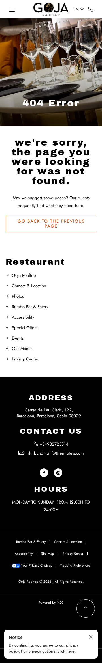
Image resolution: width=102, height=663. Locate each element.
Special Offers (24, 328)
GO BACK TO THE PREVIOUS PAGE (51, 223)
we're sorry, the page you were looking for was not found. (51, 162)
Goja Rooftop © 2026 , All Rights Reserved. (51, 581)
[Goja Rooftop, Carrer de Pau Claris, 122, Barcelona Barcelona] (51, 9)
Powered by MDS (51, 602)
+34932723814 (91, 9)
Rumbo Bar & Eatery (30, 307)
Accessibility (23, 317)
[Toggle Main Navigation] (11, 10)
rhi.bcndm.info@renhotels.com (56, 453)
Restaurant (35, 262)
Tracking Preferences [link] (75, 565)
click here (66, 651)
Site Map (47, 553)
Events (18, 338)
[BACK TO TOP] (85, 608)
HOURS (51, 489)
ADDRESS (51, 397)
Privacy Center (25, 359)
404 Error (51, 103)
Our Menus (22, 348)
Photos (18, 296)
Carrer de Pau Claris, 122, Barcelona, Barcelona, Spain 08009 (49, 413)
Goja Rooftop (24, 275)
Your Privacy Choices (36, 565)
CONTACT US (51, 431)
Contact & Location (29, 286)
